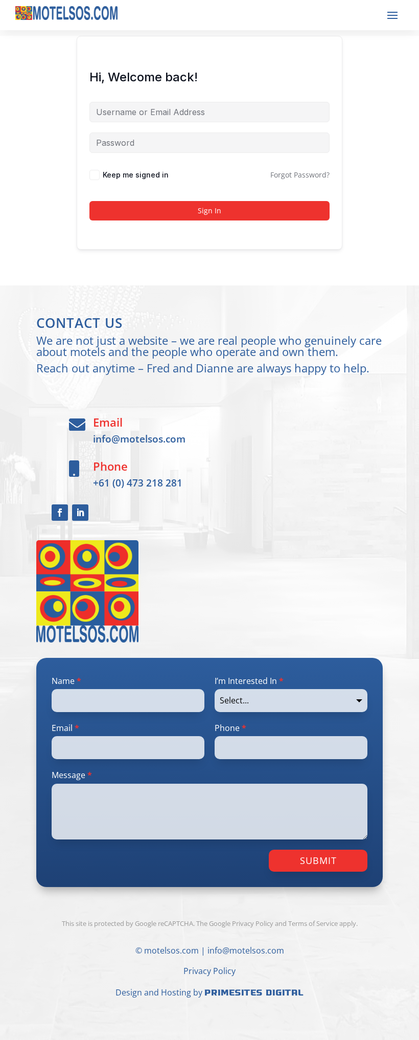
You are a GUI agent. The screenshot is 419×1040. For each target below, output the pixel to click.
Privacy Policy (209, 971)
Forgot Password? (300, 175)
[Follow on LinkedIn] (80, 512)
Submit (318, 860)
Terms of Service (313, 923)
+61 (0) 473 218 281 (137, 483)
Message (72, 775)
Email (65, 728)
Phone (230, 728)
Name (66, 681)
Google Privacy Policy (241, 923)
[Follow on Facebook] (60, 512)
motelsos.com (171, 950)
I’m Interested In (249, 681)
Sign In (209, 210)
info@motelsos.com (139, 439)
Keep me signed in (136, 174)
